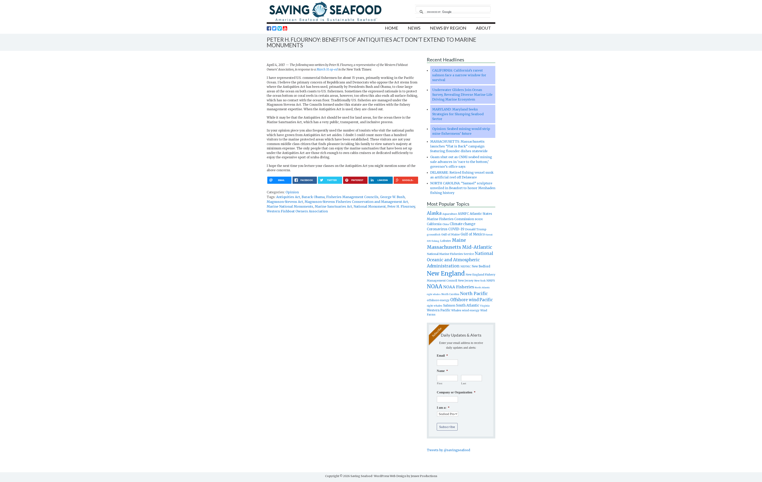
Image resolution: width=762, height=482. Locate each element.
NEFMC (465, 266)
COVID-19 (456, 229)
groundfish (433, 234)
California (434, 224)
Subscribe (447, 427)
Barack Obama (313, 197)
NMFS (490, 280)
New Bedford (481, 266)
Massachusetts (444, 247)
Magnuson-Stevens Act (285, 202)
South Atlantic (467, 305)
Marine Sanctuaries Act (333, 206)
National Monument (370, 206)
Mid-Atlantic (477, 247)
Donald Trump (475, 229)
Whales (456, 310)
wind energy (470, 310)
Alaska (434, 213)
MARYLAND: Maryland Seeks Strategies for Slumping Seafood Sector (458, 114)
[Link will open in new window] (269, 28)
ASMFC (463, 214)
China (445, 224)
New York (480, 280)
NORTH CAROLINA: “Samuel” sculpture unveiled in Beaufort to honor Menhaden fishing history (462, 188)
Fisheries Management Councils (352, 197)
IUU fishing (433, 241)
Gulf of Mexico (473, 234)
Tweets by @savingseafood (448, 450)
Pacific (486, 299)
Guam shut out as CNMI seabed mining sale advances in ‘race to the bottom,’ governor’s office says (461, 161)
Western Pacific (438, 310)
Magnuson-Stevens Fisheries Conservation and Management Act (356, 202)
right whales (434, 305)
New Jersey (465, 280)
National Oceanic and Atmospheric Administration (460, 259)
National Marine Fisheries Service (450, 254)
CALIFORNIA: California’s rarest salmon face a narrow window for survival (459, 75)
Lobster (445, 241)
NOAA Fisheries (458, 287)
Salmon (449, 305)
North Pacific (474, 293)
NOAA (434, 286)
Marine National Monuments (290, 206)
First (439, 383)
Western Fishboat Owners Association (297, 211)
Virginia (485, 305)
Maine (459, 240)
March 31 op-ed (327, 69)
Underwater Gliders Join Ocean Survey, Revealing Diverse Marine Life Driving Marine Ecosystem (462, 94)
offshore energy (438, 300)
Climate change (462, 224)
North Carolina (450, 294)
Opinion (292, 192)
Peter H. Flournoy (401, 206)
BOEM (479, 219)
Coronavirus (437, 229)
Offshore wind (464, 299)
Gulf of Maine (450, 234)
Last (463, 383)
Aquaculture (449, 213)
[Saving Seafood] (325, 21)
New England (446, 273)
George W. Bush (392, 197)
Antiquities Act (288, 197)
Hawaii (489, 234)
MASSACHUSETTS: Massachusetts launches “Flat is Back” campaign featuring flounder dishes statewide (459, 146)
